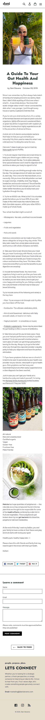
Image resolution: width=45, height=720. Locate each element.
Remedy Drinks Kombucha (16, 381)
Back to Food (24, 647)
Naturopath (7, 150)
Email (5, 597)
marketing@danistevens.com (21, 692)
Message (6, 607)
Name (5, 587)
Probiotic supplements (13, 326)
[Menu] (40, 4)
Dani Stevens (25, 712)
